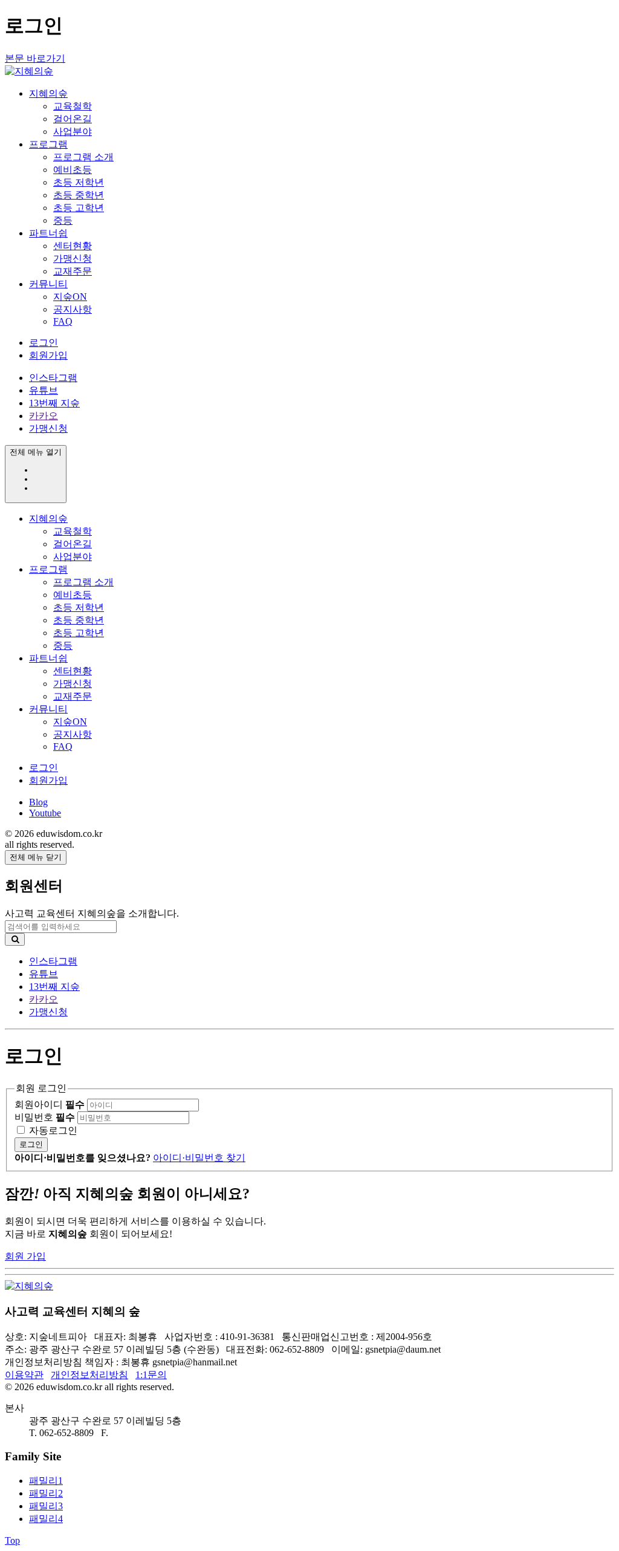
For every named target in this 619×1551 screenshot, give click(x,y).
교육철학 (72, 106)
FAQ (63, 321)
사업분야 (72, 131)
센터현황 (72, 246)
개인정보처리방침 (89, 1375)
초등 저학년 (78, 182)
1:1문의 (151, 1375)
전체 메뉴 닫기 (36, 857)
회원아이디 (50, 1104)
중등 (63, 220)
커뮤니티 (48, 284)
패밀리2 (46, 1493)
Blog (38, 802)
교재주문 (72, 271)
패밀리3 (46, 1506)
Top (12, 1540)
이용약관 (24, 1375)
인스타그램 (53, 377)
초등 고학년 (78, 208)
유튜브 (43, 390)
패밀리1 (46, 1480)
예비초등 (72, 169)
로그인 (43, 342)
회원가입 (48, 355)
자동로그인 (53, 1130)
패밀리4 (46, 1519)
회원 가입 (25, 1256)
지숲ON (70, 296)
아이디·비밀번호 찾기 (199, 1158)
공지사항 (72, 309)
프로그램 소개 (83, 157)
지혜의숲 (48, 93)
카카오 (43, 416)
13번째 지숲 (54, 403)
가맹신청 (72, 258)
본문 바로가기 (35, 58)
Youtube (45, 813)
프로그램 (48, 144)
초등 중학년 (78, 195)
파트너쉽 (48, 233)
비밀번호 (45, 1117)
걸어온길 (72, 119)
